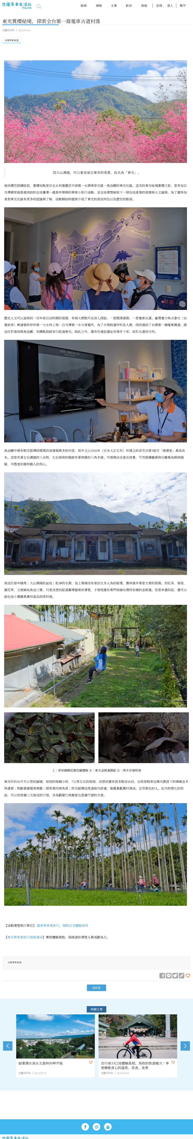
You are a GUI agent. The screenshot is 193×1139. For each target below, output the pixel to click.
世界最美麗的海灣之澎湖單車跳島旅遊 (130, 1063)
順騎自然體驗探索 (75, 925)
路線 (84, 5)
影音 (129, 5)
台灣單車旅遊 (12, 40)
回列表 (96, 987)
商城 (144, 5)
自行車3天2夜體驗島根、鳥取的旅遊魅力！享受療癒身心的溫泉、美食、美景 (52, 1065)
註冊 (159, 5)
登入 (170, 5)
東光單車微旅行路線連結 (25, 937)
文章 (114, 5)
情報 (99, 5)
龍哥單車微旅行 (48, 925)
